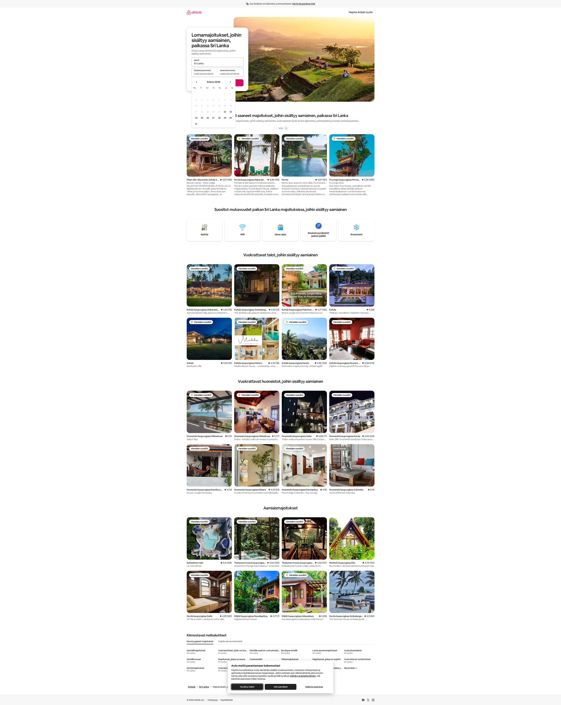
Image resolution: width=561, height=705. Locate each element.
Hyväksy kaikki (247, 687)
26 (208, 117)
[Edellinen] (275, 128)
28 (219, 117)
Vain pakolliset (280, 687)
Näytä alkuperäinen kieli (303, 3)
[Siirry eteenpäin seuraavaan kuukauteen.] (230, 82)
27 (213, 117)
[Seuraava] (286, 128)
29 (225, 117)
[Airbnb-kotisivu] (194, 12)
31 (196, 124)
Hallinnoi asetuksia (314, 687)
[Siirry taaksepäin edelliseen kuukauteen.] (197, 82)
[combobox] (217, 63)
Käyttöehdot (227, 700)
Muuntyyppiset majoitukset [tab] (200, 641)
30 (230, 117)
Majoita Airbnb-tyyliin (361, 12)
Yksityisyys (212, 700)
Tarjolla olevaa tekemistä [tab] (230, 641)
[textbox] (204, 73)
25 (202, 117)
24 (196, 117)
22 (225, 111)
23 (231, 111)
